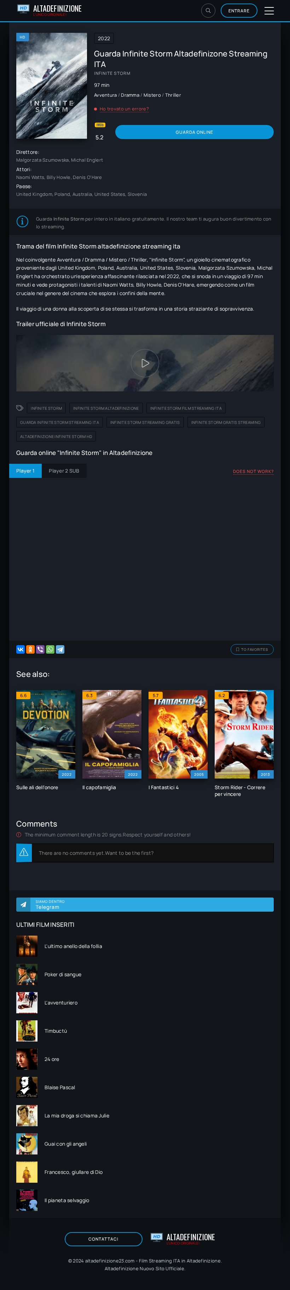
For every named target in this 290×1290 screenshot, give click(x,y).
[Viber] (40, 649)
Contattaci (103, 1239)
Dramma (130, 95)
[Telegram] (60, 649)
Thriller (173, 95)
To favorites (254, 649)
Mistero (152, 95)
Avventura (105, 95)
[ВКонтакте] (20, 649)
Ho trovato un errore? (124, 109)
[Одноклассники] (30, 649)
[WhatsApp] (50, 649)
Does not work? (253, 471)
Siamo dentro (50, 904)
